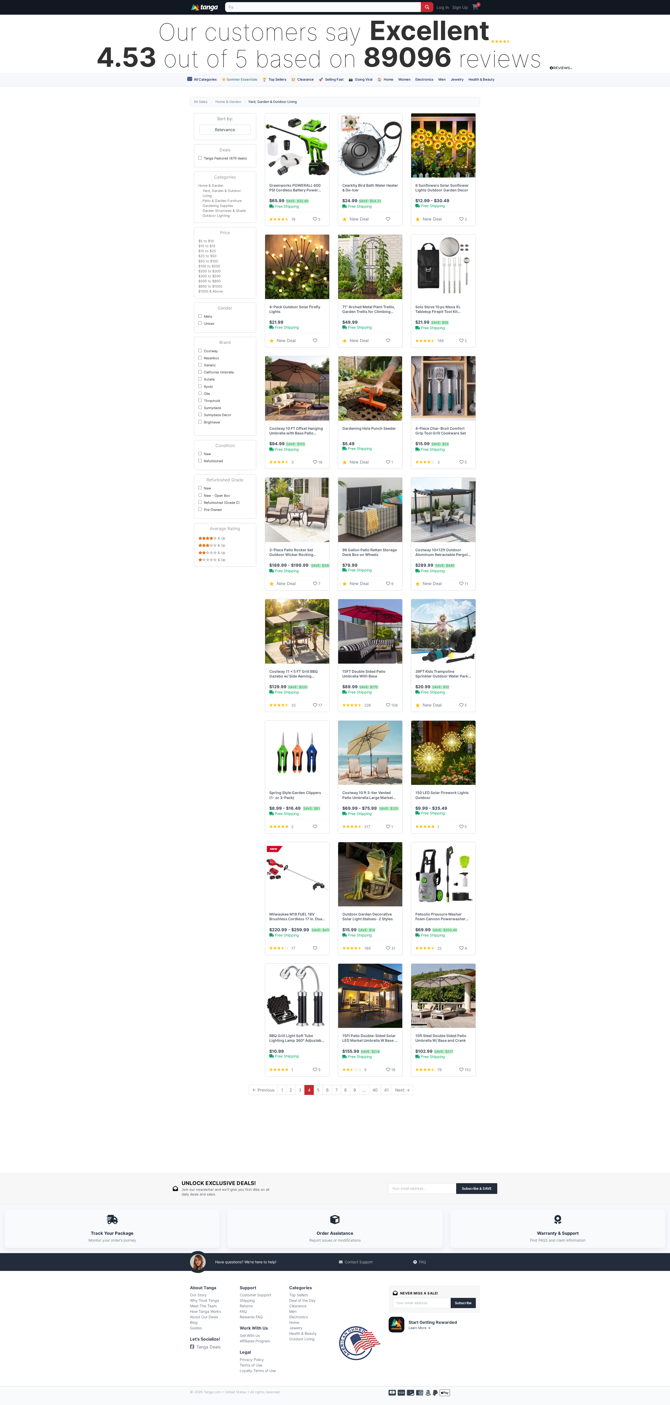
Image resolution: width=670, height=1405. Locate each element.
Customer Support (255, 1295)
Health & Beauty (481, 79)
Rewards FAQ (251, 1317)
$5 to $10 (206, 241)
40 (375, 1090)
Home (385, 79)
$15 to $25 (207, 251)
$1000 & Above (210, 291)
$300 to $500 (209, 276)
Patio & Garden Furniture (222, 201)
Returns (246, 1306)
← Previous (263, 1090)
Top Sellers (274, 79)
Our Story (198, 1295)
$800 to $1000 (210, 286)
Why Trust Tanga (204, 1300)
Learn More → (420, 1328)
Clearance (302, 79)
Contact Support (359, 1262)
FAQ (422, 1262)
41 (386, 1090)
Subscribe (463, 1303)
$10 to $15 (206, 246)
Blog (194, 1322)
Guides (196, 1328)
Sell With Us (250, 1335)
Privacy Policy (252, 1359)
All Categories (205, 79)
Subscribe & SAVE (477, 1188)
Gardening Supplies (218, 206)
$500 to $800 (209, 281)
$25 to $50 (207, 256)
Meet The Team (203, 1306)
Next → (402, 1090)
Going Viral (360, 79)
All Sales (201, 102)
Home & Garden (228, 102)
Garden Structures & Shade (224, 211)
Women (404, 79)
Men (442, 79)
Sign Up (460, 7)
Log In (443, 7)
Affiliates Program (255, 1341)
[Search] (427, 7)
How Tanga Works (205, 1311)
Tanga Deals (208, 1346)
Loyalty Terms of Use (258, 1370)
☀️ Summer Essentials (239, 79)
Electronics (424, 79)
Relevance (225, 129)
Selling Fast (331, 79)
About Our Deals (204, 1317)
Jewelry (457, 79)
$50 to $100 (208, 261)
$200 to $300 (209, 271)
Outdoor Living (302, 1339)
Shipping (247, 1300)
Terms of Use (251, 1365)
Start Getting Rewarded (433, 1322)
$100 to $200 (209, 266)
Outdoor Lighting (216, 216)
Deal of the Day (302, 1300)
